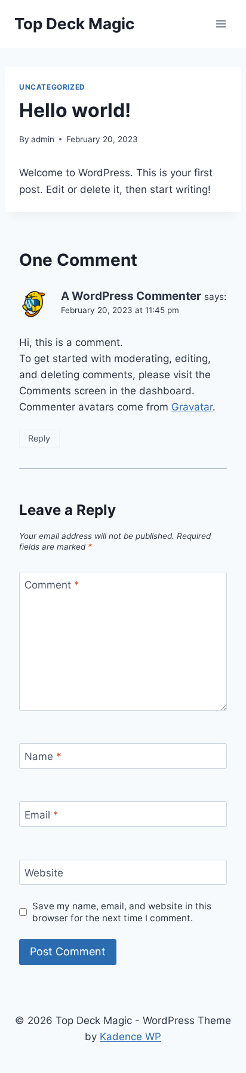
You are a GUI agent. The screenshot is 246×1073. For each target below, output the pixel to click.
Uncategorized (52, 86)
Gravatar (192, 407)
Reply (39, 438)
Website (43, 873)
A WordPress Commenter (131, 296)
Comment (51, 585)
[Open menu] (221, 23)
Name (42, 756)
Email (41, 814)
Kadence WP (130, 1037)
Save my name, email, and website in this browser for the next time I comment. (121, 912)
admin (42, 139)
